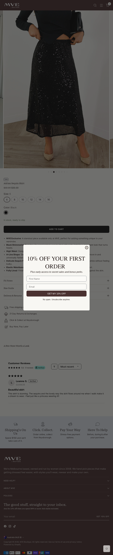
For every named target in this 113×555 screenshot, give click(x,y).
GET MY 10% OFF (56, 293)
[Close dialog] (86, 247)
